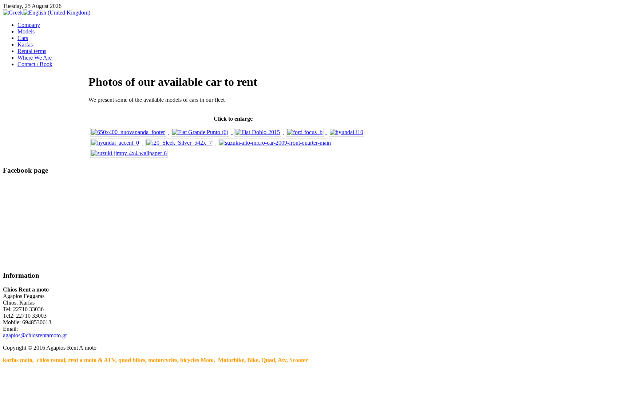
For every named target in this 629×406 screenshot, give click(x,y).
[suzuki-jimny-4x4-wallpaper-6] (129, 153)
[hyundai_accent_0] (115, 143)
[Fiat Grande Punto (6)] (201, 132)
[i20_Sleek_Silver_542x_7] (179, 143)
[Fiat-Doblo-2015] (258, 132)
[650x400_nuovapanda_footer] (128, 132)
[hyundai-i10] (346, 132)
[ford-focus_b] (305, 132)
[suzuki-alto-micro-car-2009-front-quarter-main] (275, 143)
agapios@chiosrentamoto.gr (35, 335)
